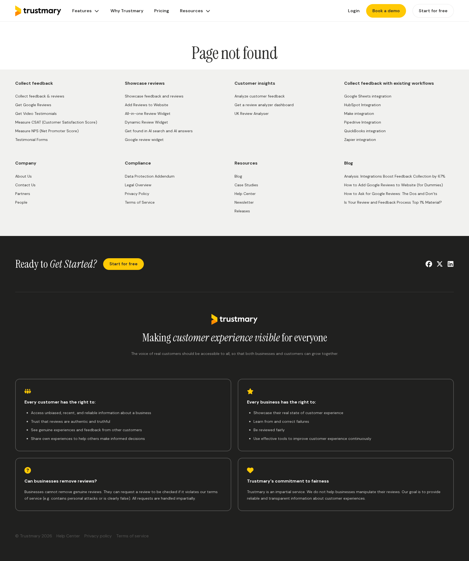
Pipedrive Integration (362, 122)
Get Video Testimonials (36, 113)
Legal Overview (138, 184)
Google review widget (144, 139)
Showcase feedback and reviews (154, 96)
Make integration (359, 113)
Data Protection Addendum (150, 176)
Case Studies (246, 184)
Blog (238, 176)
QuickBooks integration (365, 130)
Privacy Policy (137, 193)
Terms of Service (140, 202)
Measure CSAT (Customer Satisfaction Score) (56, 122)
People (21, 202)
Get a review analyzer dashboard (264, 104)
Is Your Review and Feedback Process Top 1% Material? (393, 202)
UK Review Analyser (251, 113)
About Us (23, 176)
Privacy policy (98, 536)
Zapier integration (360, 139)
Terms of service (132, 536)
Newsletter (244, 202)
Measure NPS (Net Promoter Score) (47, 130)
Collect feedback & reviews (39, 96)
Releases (242, 211)
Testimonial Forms (31, 139)
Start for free (123, 264)
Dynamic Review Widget (146, 122)
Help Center (245, 193)
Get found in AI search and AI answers (159, 130)
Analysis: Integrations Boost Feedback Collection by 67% (394, 176)
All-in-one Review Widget (147, 113)
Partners (22, 193)
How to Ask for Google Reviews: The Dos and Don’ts (390, 193)
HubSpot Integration (362, 104)
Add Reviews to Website (146, 104)
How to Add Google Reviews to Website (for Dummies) (393, 184)
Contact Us (25, 184)
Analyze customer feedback (259, 96)
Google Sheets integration (367, 96)
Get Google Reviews (33, 104)
